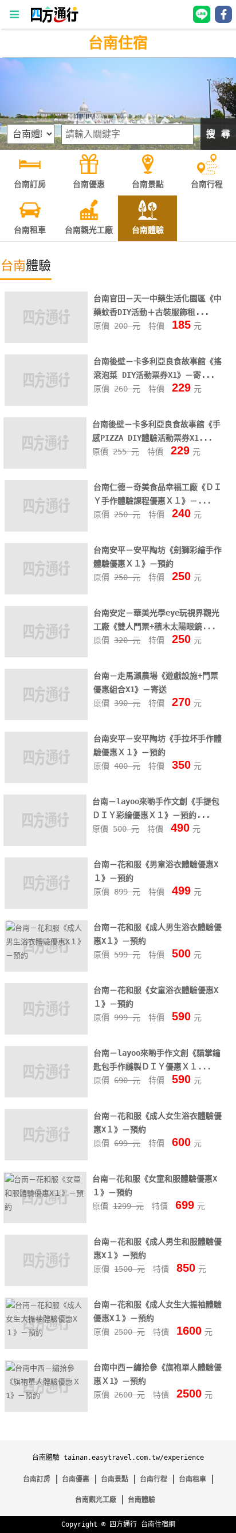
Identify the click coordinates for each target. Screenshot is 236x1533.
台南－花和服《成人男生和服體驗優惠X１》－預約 (157, 1248)
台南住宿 (118, 42)
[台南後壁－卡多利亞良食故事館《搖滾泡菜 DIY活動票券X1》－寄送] (46, 402)
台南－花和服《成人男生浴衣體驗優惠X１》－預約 (157, 934)
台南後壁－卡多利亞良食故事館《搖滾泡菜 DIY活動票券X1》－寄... (157, 368)
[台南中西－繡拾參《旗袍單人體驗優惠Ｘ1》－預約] (46, 1395)
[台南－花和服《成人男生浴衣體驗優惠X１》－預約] (46, 955)
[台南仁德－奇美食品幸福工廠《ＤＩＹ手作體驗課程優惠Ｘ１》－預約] (46, 528)
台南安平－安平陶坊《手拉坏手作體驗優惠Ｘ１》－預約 (157, 745)
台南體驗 (141, 1500)
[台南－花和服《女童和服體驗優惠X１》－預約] (45, 1207)
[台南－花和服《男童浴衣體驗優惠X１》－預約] (46, 905)
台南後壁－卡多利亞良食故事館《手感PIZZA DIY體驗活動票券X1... (156, 431)
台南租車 (192, 1479)
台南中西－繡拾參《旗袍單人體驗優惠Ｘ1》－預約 (157, 1374)
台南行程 (153, 1479)
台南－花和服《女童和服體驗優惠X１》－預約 (154, 1185)
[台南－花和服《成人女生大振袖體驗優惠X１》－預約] (46, 1332)
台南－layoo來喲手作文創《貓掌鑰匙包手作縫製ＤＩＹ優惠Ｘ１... (157, 1059)
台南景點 (114, 1479)
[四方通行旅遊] (54, 20)
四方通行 (123, 1524)
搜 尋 (218, 134)
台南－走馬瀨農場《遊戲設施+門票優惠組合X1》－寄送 (155, 682)
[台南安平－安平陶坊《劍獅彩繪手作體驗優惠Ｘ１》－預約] (46, 590)
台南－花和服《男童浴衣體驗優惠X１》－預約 (155, 871)
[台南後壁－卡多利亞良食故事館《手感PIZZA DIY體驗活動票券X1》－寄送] (45, 465)
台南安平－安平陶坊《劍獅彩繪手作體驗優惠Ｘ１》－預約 (157, 556)
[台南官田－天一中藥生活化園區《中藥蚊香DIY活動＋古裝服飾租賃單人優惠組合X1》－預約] (46, 339)
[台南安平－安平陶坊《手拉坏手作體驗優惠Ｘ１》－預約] (46, 779)
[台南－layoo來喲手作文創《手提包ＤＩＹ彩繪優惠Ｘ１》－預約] (45, 842)
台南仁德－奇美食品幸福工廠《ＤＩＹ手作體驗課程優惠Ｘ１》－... (157, 493)
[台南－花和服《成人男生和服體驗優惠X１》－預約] (46, 1269)
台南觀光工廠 (95, 1500)
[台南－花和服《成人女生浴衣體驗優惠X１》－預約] (46, 1156)
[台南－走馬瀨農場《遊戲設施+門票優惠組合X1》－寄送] (46, 716)
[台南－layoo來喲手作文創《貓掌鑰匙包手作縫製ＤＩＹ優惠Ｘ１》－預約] (46, 1093)
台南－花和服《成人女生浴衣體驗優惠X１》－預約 (157, 1122)
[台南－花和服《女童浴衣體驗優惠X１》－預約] (46, 1031)
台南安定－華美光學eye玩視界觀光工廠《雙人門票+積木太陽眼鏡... (156, 619)
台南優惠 (75, 1479)
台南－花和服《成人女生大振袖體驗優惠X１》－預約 (157, 1311)
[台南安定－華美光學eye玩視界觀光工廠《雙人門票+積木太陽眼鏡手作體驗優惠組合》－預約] (46, 653)
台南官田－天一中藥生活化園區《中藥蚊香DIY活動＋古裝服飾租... (157, 305)
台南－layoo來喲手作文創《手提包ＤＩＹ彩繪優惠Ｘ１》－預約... (155, 808)
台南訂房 (36, 1479)
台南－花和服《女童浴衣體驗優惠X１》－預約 (155, 996)
